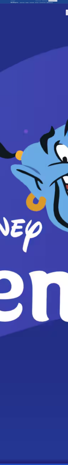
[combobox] (53, 0)
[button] (42, 3)
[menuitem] (22, 3)
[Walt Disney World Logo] (14, 2)
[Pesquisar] (48, 0)
